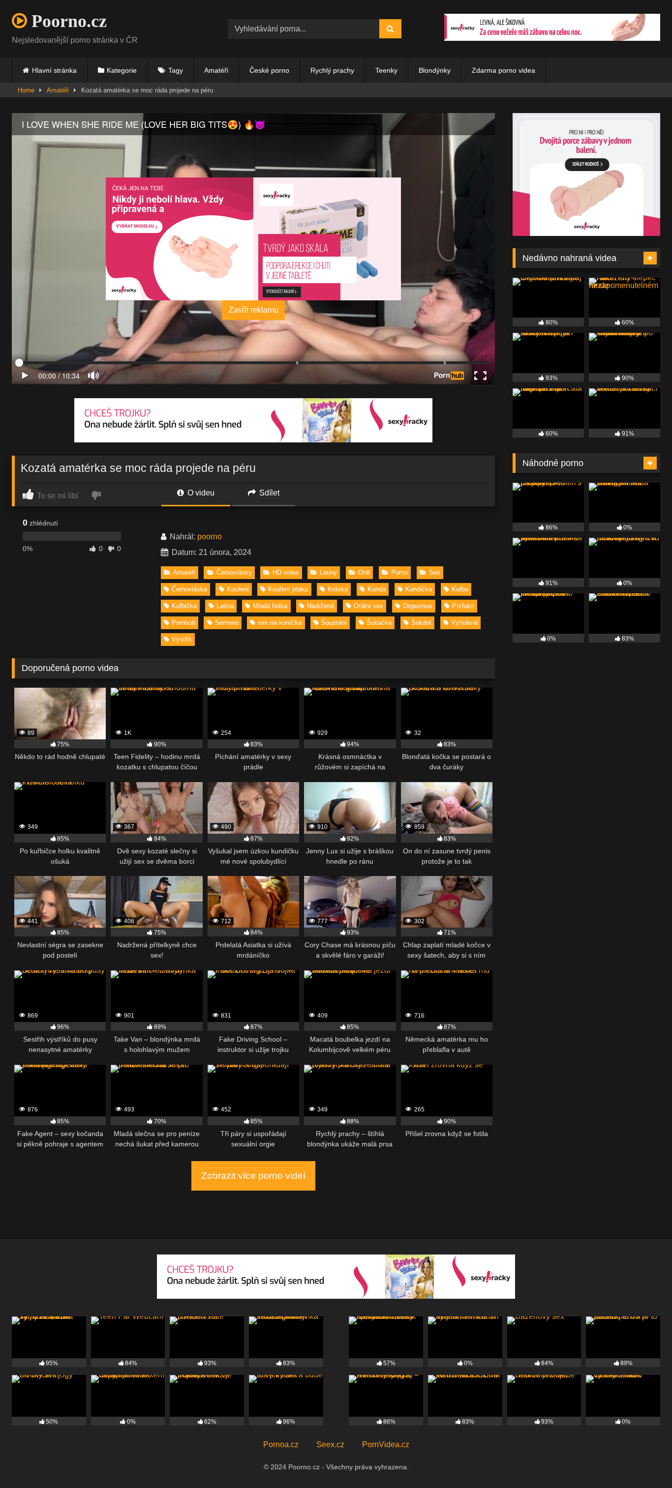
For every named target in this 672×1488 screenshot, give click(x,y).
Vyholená (464, 622)
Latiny (328, 572)
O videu (199, 493)
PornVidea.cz (385, 1444)
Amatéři (216, 70)
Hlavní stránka (54, 70)
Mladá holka (270, 606)
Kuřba (460, 589)
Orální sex (368, 606)
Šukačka (379, 622)
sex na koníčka (280, 622)
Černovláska (189, 589)
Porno (399, 572)
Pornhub (183, 622)
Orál (364, 572)
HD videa (286, 572)
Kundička (418, 589)
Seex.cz (330, 1444)
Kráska (338, 589)
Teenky (386, 70)
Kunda (376, 589)
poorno (209, 536)
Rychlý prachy (332, 70)
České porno (269, 70)
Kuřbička (184, 606)
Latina (225, 606)
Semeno (227, 622)
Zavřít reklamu (253, 310)
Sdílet (268, 493)
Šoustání (334, 622)
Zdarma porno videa (503, 70)
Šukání (421, 622)
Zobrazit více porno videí (253, 1175)
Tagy (175, 70)
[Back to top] (641, 1458)
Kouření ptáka (288, 589)
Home (26, 90)
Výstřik (182, 639)
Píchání (463, 606)
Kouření (238, 589)
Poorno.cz (67, 21)
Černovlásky (234, 572)
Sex (434, 572)
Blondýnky (435, 70)
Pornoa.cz (281, 1444)
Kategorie (122, 70)
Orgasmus (417, 606)
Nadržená (320, 606)
